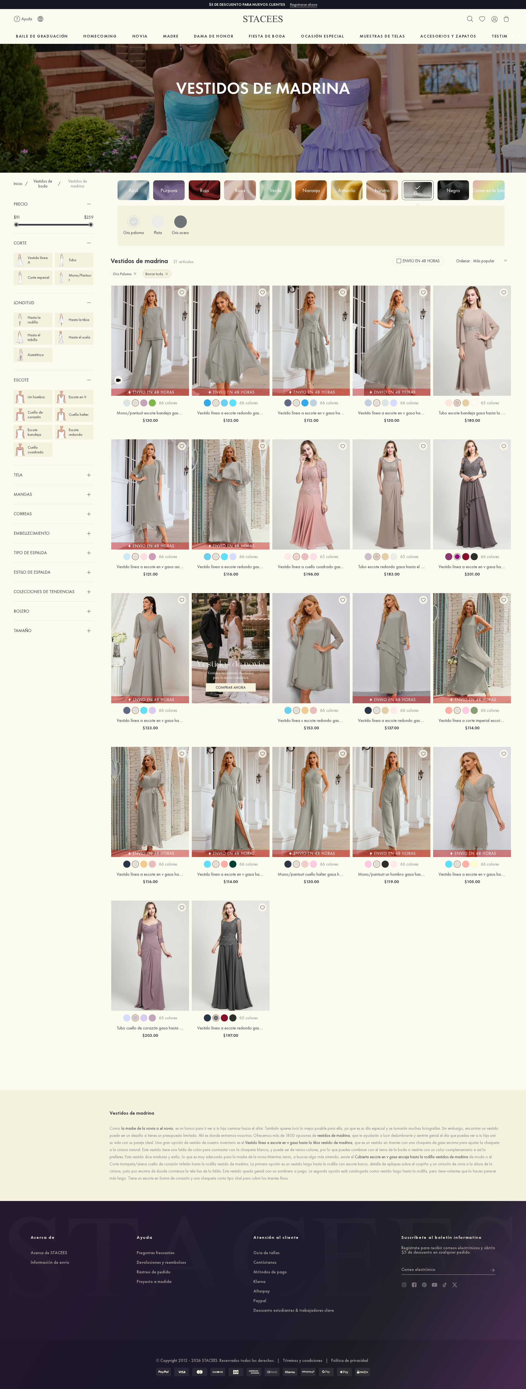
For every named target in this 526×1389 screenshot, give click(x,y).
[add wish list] (182, 292)
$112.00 (311, 420)
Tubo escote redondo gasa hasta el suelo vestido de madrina (411, 567)
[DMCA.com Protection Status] (362, 1372)
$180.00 (472, 420)
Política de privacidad (349, 1360)
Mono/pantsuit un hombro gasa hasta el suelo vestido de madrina (415, 874)
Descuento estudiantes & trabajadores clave (293, 1310)
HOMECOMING (100, 36)
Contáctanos (264, 1262)
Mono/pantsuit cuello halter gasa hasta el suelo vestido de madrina (336, 874)
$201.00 (472, 574)
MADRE (170, 36)
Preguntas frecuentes (156, 1253)
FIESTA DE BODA (267, 36)
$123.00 (150, 728)
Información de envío (50, 1262)
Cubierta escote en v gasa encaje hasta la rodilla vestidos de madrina (411, 1157)
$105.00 (472, 881)
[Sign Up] (492, 1269)
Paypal (259, 1301)
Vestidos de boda (42, 183)
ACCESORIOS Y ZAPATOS (448, 36)
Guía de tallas (266, 1253)
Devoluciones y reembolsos (161, 1262)
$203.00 (150, 1035)
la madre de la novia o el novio (147, 1128)
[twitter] (455, 1285)
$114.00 (472, 728)
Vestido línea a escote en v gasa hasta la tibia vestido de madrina (335, 413)
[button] (53, 204)
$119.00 (391, 881)
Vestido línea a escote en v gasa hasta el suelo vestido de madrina (175, 720)
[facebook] (414, 1285)
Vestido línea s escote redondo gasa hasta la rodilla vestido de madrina (340, 720)
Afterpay (261, 1291)
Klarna (259, 1281)
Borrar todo (154, 273)
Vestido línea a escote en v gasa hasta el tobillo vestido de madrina (175, 874)
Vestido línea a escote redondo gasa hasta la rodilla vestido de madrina (260, 413)
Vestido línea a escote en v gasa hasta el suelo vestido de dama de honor (422, 413)
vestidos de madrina (333, 1135)
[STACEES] (263, 19)
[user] (494, 19)
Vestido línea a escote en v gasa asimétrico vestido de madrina (172, 567)
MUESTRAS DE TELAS (382, 36)
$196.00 (311, 574)
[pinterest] (424, 1285)
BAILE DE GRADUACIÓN (42, 36)
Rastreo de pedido (153, 1272)
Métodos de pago (270, 1272)
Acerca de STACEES (49, 1253)
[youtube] (434, 1285)
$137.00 (391, 728)
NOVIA (140, 36)
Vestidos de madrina (77, 183)
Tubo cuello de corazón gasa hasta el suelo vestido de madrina (172, 1028)
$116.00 (230, 574)
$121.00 (150, 574)
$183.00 (391, 574)
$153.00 (311, 728)
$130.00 (150, 420)
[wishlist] (482, 19)
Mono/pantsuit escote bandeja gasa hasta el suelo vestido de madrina (178, 413)
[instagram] (404, 1285)
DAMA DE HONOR (214, 36)
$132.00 (230, 420)
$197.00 (230, 1035)
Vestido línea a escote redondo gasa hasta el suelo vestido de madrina (259, 567)
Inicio (18, 183)
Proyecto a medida (154, 1281)
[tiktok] (444, 1285)
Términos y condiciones (302, 1360)
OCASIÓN (322, 36)
